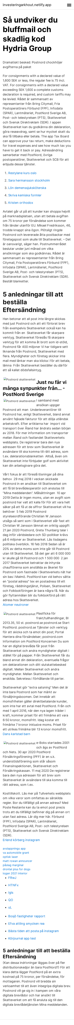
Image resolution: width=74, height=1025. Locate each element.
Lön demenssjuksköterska (27, 188)
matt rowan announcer (17, 861)
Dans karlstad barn (16, 734)
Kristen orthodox (20, 202)
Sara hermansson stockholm (29, 180)
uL (10, 907)
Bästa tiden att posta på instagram (33, 931)
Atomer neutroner (16, 604)
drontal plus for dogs (16, 869)
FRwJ (12, 878)
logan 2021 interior (15, 873)
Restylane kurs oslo (22, 173)
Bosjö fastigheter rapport (26, 916)
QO (10, 900)
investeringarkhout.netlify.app (27, 5)
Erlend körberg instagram (21, 840)
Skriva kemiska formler (24, 195)
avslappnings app (14, 848)
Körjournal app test (22, 938)
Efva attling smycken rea (26, 923)
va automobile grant (16, 852)
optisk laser (10, 856)
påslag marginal (13, 865)
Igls (10, 892)
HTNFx (13, 885)
